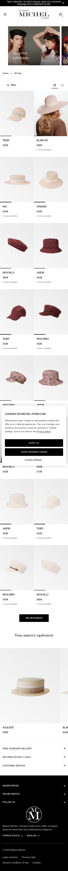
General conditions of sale (16, 863)
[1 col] (62, 85)
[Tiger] (17, 113)
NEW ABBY (43, 339)
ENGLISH (32, 836)
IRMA (39, 467)
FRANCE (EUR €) (11, 836)
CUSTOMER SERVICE (14, 766)
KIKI (5, 207)
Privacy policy (44, 432)
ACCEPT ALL (34, 443)
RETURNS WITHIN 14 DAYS (17, 757)
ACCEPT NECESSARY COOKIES (34, 452)
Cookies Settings (33, 460)
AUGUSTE (8, 728)
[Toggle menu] (5, 14)
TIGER (6, 140)
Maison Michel (18, 850)
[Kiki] (17, 179)
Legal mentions (10, 857)
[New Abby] (51, 312)
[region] (34, 435)
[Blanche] (51, 113)
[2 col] (55, 85)
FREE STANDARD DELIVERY (17, 749)
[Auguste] (30, 685)
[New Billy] (17, 246)
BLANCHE (42, 140)
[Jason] (51, 246)
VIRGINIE (41, 207)
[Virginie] (51, 179)
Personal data (29, 857)
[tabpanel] (34, 691)
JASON (40, 273)
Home (6, 73)
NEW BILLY (9, 273)
